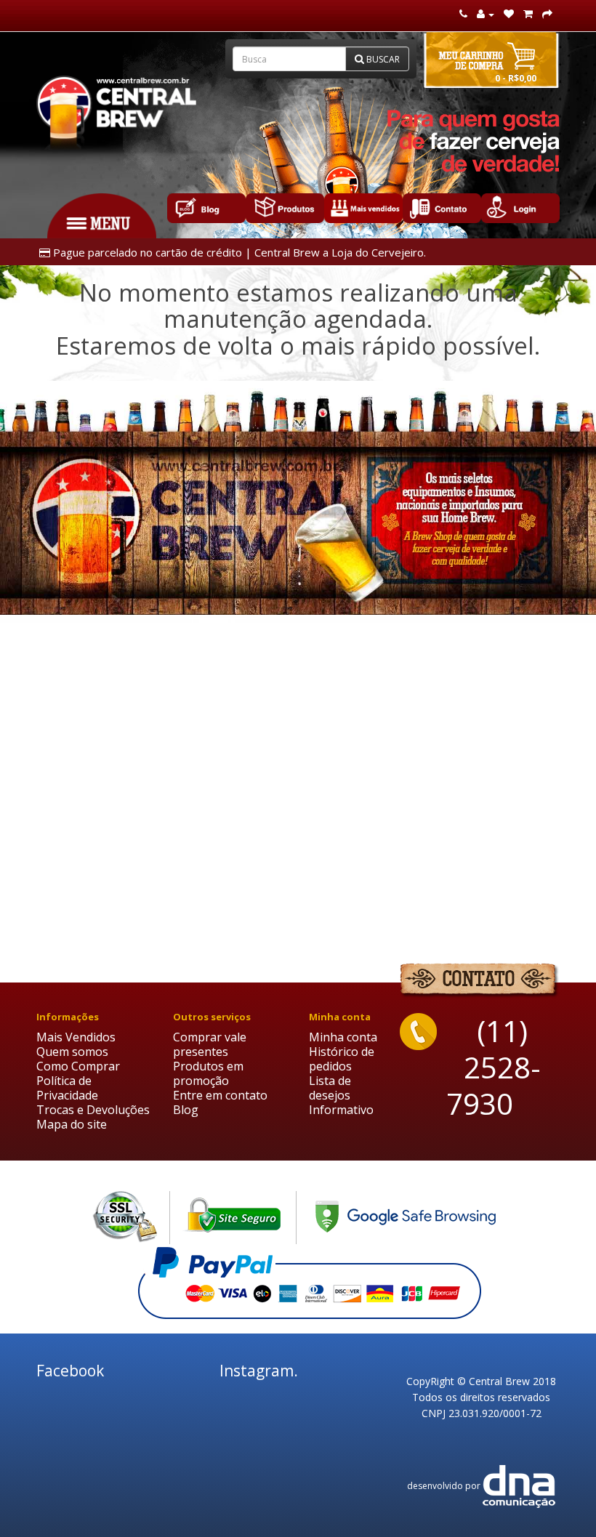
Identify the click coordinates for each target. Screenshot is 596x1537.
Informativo (341, 1110)
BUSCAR (382, 59)
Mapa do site (71, 1124)
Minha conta (343, 1037)
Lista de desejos (330, 1088)
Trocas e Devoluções (93, 1110)
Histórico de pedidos (341, 1059)
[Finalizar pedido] (547, 14)
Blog (185, 1110)
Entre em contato (220, 1095)
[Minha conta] (485, 14)
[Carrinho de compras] (528, 14)
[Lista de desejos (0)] (509, 14)
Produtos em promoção (208, 1073)
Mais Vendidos (76, 1037)
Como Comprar (78, 1066)
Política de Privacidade (67, 1088)
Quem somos (72, 1052)
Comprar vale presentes (209, 1044)
